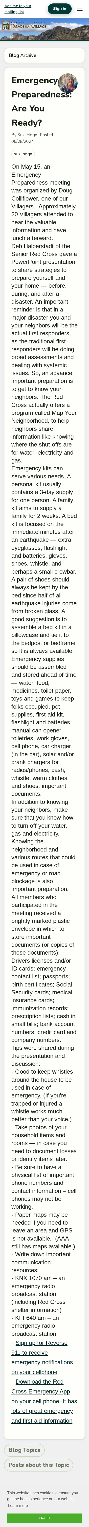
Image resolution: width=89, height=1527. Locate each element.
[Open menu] (80, 8)
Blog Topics (24, 1450)
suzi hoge (23, 154)
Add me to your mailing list (17, 8)
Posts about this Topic (38, 1465)
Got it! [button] (44, 1518)
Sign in (59, 8)
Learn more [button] (18, 1505)
